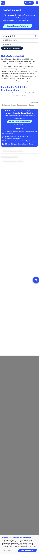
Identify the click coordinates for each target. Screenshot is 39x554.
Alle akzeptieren (27, 551)
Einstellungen (6, 551)
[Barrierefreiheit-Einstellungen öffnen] (36, 280)
